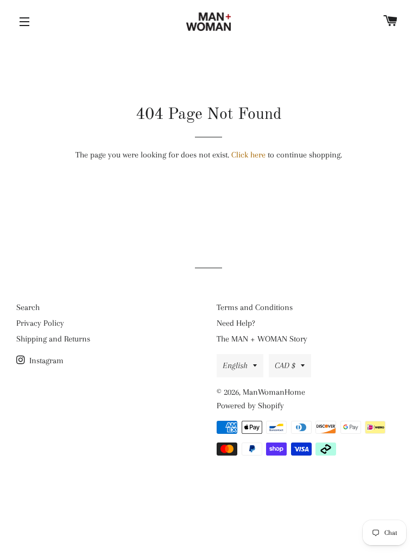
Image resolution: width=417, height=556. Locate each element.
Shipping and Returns (53, 339)
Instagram (45, 360)
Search (28, 307)
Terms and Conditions (255, 307)
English (235, 365)
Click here (248, 155)
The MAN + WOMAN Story (262, 339)
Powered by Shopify (250, 405)
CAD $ (285, 365)
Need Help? (236, 323)
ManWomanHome (274, 392)
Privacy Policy (40, 323)
